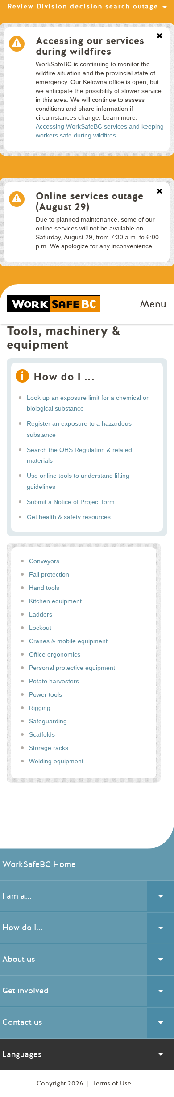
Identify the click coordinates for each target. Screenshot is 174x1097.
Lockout (40, 627)
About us (18, 959)
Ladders (40, 614)
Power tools (45, 694)
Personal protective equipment (72, 667)
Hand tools (44, 587)
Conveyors (44, 561)
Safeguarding (48, 721)
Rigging (39, 707)
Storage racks (48, 747)
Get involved (25, 990)
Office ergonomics (54, 654)
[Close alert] (159, 36)
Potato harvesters (54, 681)
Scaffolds (42, 734)
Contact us (22, 1022)
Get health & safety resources (69, 516)
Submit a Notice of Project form (71, 501)
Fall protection (49, 574)
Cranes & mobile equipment (68, 641)
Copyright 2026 (61, 1083)
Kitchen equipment (55, 601)
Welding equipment (56, 761)
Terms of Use (112, 1083)
